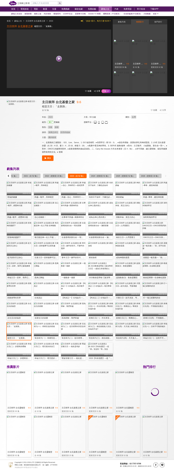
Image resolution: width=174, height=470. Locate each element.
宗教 (50, 127)
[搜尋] (60, 3)
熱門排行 (158, 22)
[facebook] (155, 464)
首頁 (9, 21)
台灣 (134, 117)
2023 (50, 117)
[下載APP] (106, 91)
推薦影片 (140, 22)
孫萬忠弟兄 (53, 132)
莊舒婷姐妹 (65, 132)
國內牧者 (52, 137)
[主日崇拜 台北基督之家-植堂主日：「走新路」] (23, 122)
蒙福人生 (18, 21)
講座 (57, 127)
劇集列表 (122, 22)
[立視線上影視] (19, 3)
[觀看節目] (59, 59)
